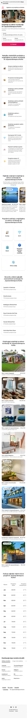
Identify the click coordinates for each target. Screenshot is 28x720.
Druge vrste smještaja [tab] (18, 661)
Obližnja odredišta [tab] (6, 661)
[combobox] (13, 35)
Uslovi (16, 711)
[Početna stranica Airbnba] (3, 7)
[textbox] (7, 40)
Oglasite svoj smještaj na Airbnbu (15, 7)
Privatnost (11, 711)
